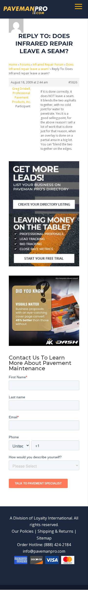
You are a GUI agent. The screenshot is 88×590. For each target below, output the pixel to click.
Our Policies (22, 531)
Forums (25, 64)
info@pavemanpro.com (44, 551)
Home (13, 64)
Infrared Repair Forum (48, 64)
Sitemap (44, 538)
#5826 (72, 82)
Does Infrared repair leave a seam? (41, 66)
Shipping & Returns (55, 531)
